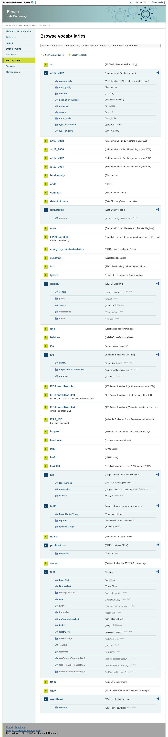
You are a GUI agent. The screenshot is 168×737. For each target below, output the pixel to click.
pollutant (63, 376)
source (62, 305)
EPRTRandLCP (60, 237)
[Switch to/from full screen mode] (145, 2)
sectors (63, 495)
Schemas (11, 54)
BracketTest (65, 586)
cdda (53, 184)
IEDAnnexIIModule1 (62, 386)
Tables (9, 43)
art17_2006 (57, 149)
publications (58, 545)
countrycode (65, 81)
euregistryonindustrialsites (67, 249)
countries (64, 553)
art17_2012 (57, 158)
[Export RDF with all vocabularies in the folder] (157, 73)
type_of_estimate (67, 124)
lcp (52, 474)
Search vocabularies (54, 55)
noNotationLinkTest (69, 619)
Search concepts (79, 55)
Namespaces (13, 72)
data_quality (65, 87)
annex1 (62, 363)
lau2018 (55, 466)
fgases (54, 275)
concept (63, 292)
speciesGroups (66, 526)
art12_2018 (57, 140)
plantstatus (64, 489)
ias (52, 346)
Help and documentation (19, 31)
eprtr (53, 228)
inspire (54, 431)
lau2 (52, 457)
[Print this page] (141, 2)
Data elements (13, 48)
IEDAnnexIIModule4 (62, 407)
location (63, 93)
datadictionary (59, 201)
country (63, 707)
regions (63, 520)
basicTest (64, 580)
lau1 (52, 449)
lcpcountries (65, 483)
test (52, 572)
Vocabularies (13, 60)
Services (10, 66)
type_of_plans (66, 131)
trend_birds (65, 118)
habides (55, 337)
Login (135, 2)
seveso (54, 563)
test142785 (64, 632)
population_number (69, 100)
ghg (52, 328)
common (55, 192)
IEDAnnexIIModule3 (62, 395)
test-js (62, 625)
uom (53, 682)
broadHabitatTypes (68, 514)
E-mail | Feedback (15, 727)
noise (53, 536)
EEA (19, 2)
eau (61, 599)
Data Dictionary (31, 25)
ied (52, 354)
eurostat (55, 257)
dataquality (57, 209)
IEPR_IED (56, 419)
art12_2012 (57, 73)
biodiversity (57, 175)
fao (52, 266)
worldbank (56, 699)
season (62, 112)
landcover (56, 440)
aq (51, 64)
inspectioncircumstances (72, 369)
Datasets (10, 37)
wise (53, 690)
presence (63, 106)
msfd (53, 506)
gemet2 (54, 283)
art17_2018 (57, 166)
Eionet (19, 25)
